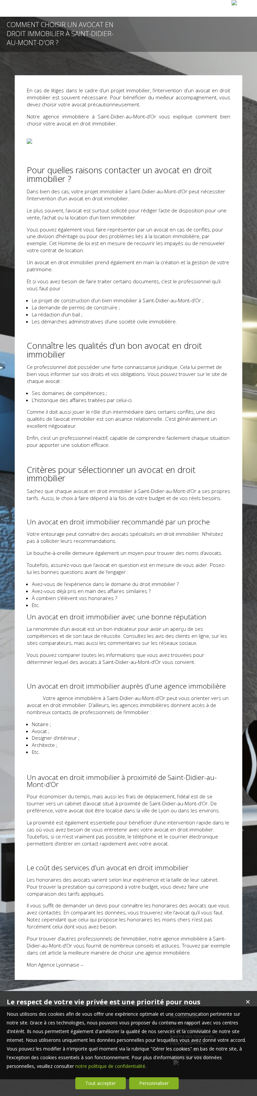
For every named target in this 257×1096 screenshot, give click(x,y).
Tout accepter (100, 1083)
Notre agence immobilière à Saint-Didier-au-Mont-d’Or (91, 116)
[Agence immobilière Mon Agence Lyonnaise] (234, 2)
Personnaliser (154, 1083)
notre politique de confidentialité (110, 1066)
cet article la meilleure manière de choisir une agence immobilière (114, 952)
